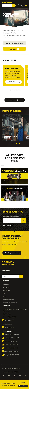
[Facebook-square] (9, 376)
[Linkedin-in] (3, 376)
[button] (14, 43)
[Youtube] (20, 376)
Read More (11, 82)
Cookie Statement (6, 372)
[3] (19, 143)
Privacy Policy (15, 372)
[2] (16, 143)
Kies (6, 221)
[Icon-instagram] (14, 376)
